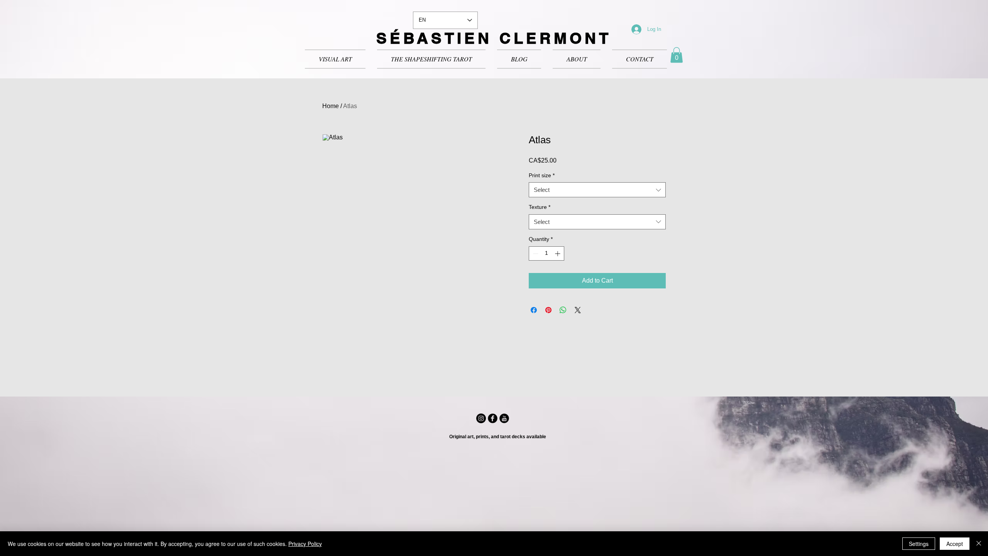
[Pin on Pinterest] (548, 310)
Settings (919, 544)
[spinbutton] (546, 253)
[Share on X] (577, 310)
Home (330, 106)
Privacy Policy (305, 544)
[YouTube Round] (504, 418)
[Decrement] (535, 253)
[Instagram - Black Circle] (481, 418)
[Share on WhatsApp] (563, 310)
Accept (954, 544)
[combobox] (597, 189)
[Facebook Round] (492, 418)
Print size (542, 175)
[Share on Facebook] (533, 310)
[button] (676, 55)
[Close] (978, 543)
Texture (539, 207)
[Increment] (558, 253)
